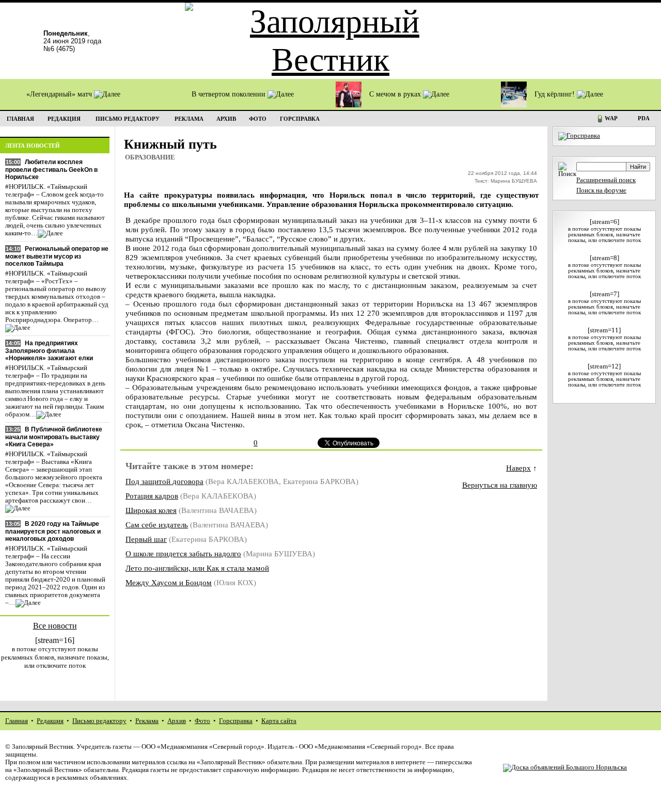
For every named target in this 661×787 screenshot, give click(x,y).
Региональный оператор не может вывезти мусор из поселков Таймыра (56, 256)
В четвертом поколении (229, 94)
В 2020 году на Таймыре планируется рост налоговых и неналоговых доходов (53, 531)
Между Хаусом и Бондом (168, 582)
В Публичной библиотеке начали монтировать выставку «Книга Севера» (53, 437)
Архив (176, 721)
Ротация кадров (151, 495)
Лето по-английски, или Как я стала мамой (197, 568)
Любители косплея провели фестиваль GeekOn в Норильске (51, 169)
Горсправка (236, 721)
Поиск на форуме (601, 190)
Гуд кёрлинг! (555, 94)
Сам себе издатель (156, 524)
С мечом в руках (396, 94)
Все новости (55, 625)
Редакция (50, 721)
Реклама (147, 721)
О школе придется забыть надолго (183, 553)
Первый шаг (146, 539)
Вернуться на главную (499, 484)
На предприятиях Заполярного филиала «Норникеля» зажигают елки (49, 351)
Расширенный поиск (606, 180)
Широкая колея (151, 510)
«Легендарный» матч (60, 94)
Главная (16, 721)
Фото (202, 721)
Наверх (518, 467)
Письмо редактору (99, 721)
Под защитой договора (164, 481)
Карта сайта (278, 721)
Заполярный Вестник (42, 746)
